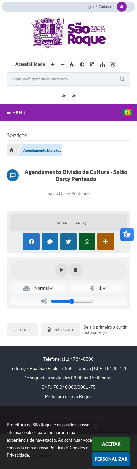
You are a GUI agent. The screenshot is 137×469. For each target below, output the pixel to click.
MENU (19, 112)
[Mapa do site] (102, 64)
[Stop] (75, 270)
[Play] (61, 270)
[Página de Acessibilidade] (112, 64)
